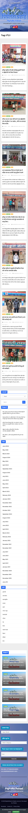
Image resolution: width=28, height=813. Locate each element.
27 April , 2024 (8, 273)
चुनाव (4, 607)
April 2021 (5, 563)
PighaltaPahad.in (8, 801)
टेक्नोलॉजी (5, 614)
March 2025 (6, 453)
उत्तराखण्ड (4, 67)
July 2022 (5, 521)
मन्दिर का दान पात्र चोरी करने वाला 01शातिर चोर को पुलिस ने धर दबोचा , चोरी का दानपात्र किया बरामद (14, 121)
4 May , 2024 (7, 224)
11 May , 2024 (7, 126)
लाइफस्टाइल (5, 629)
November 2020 (7, 570)
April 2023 (6, 487)
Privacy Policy (16, 806)
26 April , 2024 (8, 322)
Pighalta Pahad (14, 20)
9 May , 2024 (7, 175)
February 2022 (7, 536)
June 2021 (5, 555)
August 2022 (6, 518)
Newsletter (3, 806)
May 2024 (5, 461)
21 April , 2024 (7, 371)
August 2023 (6, 472)
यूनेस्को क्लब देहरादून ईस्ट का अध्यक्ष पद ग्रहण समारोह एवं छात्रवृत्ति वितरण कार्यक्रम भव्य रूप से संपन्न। (13, 424)
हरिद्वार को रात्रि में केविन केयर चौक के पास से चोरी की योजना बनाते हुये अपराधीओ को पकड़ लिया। (13, 219)
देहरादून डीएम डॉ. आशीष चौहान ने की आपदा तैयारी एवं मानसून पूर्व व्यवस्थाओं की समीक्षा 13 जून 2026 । (14, 678)
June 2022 (6, 525)
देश (3, 622)
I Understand (16, 811)
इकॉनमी (4, 592)
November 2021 (7, 548)
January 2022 (6, 540)
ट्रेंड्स (4, 618)
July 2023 (5, 476)
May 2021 (5, 559)
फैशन (4, 626)
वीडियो (4, 637)
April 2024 (6, 465)
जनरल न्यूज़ (5, 610)
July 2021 (5, 552)
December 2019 (7, 574)
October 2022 (6, 510)
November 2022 (7, 506)
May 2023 (5, 484)
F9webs (15, 803)
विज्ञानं (4, 633)
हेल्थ (4, 641)
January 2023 (6, 499)
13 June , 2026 (9, 665)
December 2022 (7, 502)
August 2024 (6, 457)
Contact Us (9, 806)
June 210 (5, 582)
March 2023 (6, 491)
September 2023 (7, 469)
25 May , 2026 (8, 697)
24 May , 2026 (8, 713)
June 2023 (6, 480)
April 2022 (6, 529)
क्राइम (12, 67)
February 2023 (7, 495)
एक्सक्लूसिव (8, 67)
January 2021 (6, 567)
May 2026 (5, 450)
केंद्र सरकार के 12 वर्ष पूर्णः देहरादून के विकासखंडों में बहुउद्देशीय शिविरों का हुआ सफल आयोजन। (13, 662)
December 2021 (7, 544)
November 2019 (7, 578)
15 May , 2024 (7, 75)
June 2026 (6, 446)
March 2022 (6, 533)
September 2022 (7, 514)
